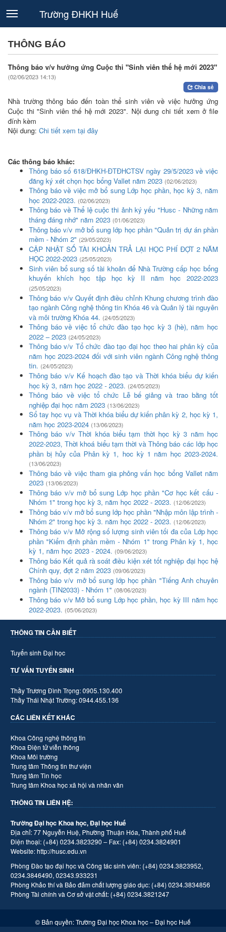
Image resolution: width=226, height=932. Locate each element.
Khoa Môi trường (34, 756)
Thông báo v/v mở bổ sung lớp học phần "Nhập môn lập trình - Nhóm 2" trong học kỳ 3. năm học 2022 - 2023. (123, 517)
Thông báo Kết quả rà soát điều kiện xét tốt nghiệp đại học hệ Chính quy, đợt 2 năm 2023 (123, 566)
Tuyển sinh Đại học (38, 652)
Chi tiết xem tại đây (68, 130)
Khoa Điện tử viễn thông (45, 747)
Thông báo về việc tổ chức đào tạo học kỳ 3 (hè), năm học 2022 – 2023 (123, 332)
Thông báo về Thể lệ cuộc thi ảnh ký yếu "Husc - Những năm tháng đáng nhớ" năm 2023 (123, 215)
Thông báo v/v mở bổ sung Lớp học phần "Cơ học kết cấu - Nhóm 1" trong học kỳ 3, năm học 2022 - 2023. (123, 497)
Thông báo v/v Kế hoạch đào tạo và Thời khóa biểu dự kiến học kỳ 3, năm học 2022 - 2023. (123, 380)
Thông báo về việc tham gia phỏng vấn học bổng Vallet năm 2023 (123, 478)
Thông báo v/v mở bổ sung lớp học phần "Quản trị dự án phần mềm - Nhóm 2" (123, 235)
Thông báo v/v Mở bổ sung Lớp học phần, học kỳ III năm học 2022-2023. (123, 605)
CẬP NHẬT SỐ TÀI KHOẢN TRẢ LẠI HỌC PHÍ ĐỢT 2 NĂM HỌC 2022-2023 (123, 254)
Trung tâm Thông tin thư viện (51, 765)
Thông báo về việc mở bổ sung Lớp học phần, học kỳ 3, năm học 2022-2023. (123, 195)
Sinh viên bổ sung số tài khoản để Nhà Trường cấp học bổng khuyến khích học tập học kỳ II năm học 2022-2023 (123, 273)
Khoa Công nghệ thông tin (48, 737)
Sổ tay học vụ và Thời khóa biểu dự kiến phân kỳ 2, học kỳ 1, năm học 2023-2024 (123, 419)
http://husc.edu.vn (62, 850)
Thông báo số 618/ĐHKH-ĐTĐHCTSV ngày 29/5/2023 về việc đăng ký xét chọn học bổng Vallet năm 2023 (123, 176)
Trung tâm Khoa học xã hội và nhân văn (67, 784)
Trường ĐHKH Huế (78, 13)
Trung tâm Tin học (36, 775)
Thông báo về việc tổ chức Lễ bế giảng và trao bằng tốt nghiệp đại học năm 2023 (123, 400)
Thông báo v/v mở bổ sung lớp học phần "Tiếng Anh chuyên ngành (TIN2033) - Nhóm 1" (123, 585)
